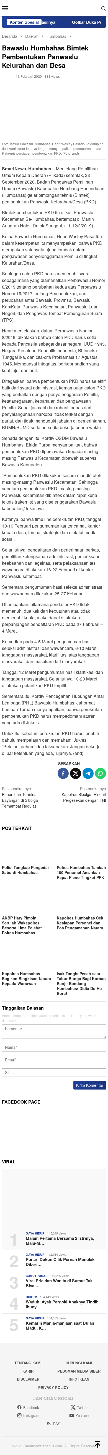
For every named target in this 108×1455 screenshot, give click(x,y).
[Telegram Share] (88, 773)
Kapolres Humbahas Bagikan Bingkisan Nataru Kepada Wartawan (26, 978)
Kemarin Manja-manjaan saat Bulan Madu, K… (60, 1325)
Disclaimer (28, 1379)
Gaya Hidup (35, 1233)
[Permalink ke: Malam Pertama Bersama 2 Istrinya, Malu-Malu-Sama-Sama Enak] (54, 1197)
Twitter (82, 1407)
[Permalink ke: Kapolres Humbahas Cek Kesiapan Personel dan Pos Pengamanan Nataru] (81, 900)
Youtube (82, 1415)
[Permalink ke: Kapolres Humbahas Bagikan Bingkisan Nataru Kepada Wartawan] (26, 956)
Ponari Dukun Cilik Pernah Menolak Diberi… (60, 1262)
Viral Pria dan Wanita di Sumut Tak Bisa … (59, 1283)
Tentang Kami (28, 1362)
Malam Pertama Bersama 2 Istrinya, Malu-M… (60, 1241)
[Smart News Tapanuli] (54, 7)
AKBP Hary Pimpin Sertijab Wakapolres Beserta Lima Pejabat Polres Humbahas (22, 925)
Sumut (31, 1276)
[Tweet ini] (75, 773)
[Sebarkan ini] (63, 773)
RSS (56, 1423)
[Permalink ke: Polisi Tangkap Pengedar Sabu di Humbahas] (26, 850)
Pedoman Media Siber (79, 1371)
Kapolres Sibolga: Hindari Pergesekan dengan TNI (84, 794)
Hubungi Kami (79, 1362)
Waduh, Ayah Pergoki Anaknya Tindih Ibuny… (62, 1304)
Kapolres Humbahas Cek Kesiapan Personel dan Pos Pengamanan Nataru (80, 922)
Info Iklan (79, 1379)
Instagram (31, 1415)
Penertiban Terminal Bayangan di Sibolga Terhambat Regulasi (20, 797)
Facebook (31, 1407)
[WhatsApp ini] (100, 773)
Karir (28, 1371)
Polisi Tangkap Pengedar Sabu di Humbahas (25, 870)
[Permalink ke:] (7, 76)
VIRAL (42, 1276)
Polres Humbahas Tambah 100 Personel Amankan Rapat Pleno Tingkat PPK (81, 872)
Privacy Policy (53, 1387)
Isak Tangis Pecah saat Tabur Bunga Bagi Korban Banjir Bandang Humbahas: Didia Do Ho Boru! (81, 983)
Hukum (31, 1297)
